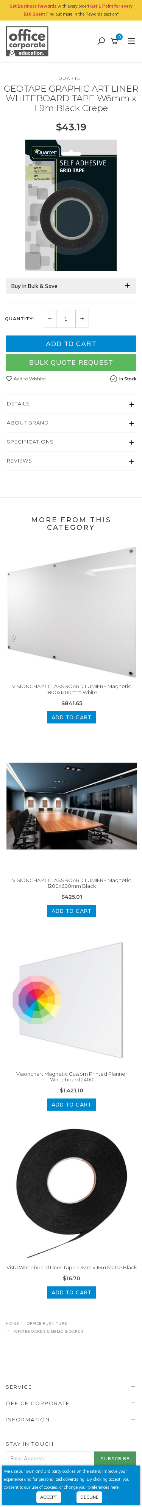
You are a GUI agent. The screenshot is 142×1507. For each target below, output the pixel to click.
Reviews (19, 461)
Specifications (30, 442)
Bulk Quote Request (71, 362)
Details (18, 404)
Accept (48, 1497)
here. (115, 1487)
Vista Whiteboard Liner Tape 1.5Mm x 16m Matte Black (71, 1267)
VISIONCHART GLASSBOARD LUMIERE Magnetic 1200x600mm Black (71, 883)
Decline (89, 1497)
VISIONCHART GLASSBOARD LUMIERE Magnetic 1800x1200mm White (71, 689)
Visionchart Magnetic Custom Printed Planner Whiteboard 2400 (71, 1077)
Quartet (71, 78)
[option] (71, 205)
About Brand (28, 423)
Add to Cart (71, 343)
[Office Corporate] (29, 41)
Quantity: (19, 318)
